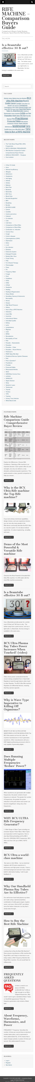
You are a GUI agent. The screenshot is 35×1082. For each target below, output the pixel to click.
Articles (10, 98)
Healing (8, 289)
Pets (13, 119)
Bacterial (24, 98)
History (8, 307)
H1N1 (7, 280)
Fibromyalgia (9, 265)
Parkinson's (9, 351)
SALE (7, 371)
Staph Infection (23, 123)
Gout (7, 276)
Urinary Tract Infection (12, 398)
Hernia (8, 300)
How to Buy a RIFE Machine (14, 309)
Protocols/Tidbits (14, 121)
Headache (9, 287)
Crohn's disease (10, 236)
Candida (18, 103)
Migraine (8, 329)
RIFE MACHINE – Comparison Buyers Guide (16, 18)
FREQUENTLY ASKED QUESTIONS (14, 977)
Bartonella (9, 191)
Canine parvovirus (11, 214)
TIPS (28, 126)
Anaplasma (9, 176)
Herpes (13, 113)
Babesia (15, 98)
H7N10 (17, 109)
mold (26, 113)
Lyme (22, 113)
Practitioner (21, 118)
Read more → (7, 75)
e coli (7, 245)
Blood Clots (9, 196)
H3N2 (7, 283)
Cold (13, 105)
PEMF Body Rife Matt (19, 115)
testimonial (19, 126)
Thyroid (8, 389)
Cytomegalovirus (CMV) (9, 107)
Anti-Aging (9, 178)
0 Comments (5, 50)
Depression (9, 240)
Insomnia (17, 113)
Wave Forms (12, 129)
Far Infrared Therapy (12, 263)
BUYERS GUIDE (10, 207)
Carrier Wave (25, 103)
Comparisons (23, 105)
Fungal (8, 274)
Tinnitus (8, 392)
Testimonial (9, 387)
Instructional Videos (11, 318)
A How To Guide (10, 165)
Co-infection (9, 218)
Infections (8, 311)
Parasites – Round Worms (13, 349)
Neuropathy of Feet (11, 338)
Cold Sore (9, 223)
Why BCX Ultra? (20, 129)
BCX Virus (9, 194)
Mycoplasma (9, 336)
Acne (7, 167)
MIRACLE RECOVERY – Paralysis (16, 155)
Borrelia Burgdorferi (11, 198)
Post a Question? (11, 360)
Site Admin (9, 1065)
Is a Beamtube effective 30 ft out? (15, 46)
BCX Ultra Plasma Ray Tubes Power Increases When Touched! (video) (16, 647)
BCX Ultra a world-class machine (17, 856)
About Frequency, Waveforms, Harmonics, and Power (16, 1020)
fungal (14, 109)
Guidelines (9, 278)
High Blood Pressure (12, 305)
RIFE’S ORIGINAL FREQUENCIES (16, 148)
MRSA (7, 334)
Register (8, 1062)
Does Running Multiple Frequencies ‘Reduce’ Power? (15, 761)
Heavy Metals (10, 294)
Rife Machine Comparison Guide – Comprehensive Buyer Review (16, 421)
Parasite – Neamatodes (13, 343)
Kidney (8, 323)
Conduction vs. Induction (13, 229)
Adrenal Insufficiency (12, 169)
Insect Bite (9, 314)
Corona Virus (9, 232)
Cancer (13, 103)
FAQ (9, 109)
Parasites (8, 116)
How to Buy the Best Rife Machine (16, 922)
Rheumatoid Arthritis (12, 369)
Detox (16, 107)
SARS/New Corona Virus (13, 374)
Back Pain (19, 98)
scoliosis (8, 376)
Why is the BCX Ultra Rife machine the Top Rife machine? (16, 492)
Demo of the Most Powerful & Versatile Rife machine (16, 549)
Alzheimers (9, 174)
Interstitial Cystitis (11, 320)
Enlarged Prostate (23, 107)
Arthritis (8, 180)
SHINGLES (9, 378)
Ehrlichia (8, 249)
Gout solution (10, 157)
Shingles (16, 123)
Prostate (8, 365)
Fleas (7, 267)
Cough (8, 234)
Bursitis (8, 205)
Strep (7, 383)
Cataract (8, 216)
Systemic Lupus (10, 385)
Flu (11, 109)
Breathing (8, 203)
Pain (29, 113)
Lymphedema (10, 327)
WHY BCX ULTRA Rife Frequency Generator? (16, 821)
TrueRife (6, 129)
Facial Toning (10, 258)
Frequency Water (11, 271)
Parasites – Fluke (11, 347)
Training (8, 396)
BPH (7, 200)
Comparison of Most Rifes (13, 225)
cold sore (17, 105)
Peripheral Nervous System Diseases (17, 356)
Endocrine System (11, 251)
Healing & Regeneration (13, 292)
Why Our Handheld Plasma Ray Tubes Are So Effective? (17, 889)
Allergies (6, 98)
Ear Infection (9, 247)
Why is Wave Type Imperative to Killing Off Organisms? (16, 704)
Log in (7, 1060)
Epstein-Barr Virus (11, 256)
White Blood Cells (11, 400)
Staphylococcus (8, 126)
